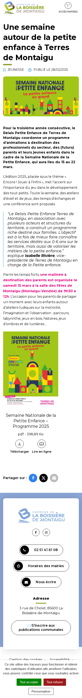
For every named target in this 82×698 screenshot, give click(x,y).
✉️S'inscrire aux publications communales (41, 627)
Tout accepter (29, 682)
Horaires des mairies (46, 566)
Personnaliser (41, 691)
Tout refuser (55, 682)
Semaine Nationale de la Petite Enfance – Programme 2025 (31, 421)
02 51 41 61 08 (46, 550)
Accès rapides (68, 11)
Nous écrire (46, 582)
